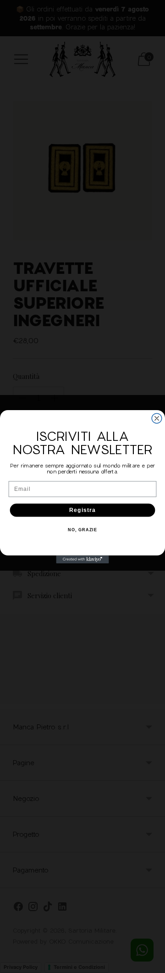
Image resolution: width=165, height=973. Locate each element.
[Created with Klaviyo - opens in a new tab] (82, 559)
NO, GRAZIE (82, 530)
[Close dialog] (157, 418)
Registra (82, 509)
